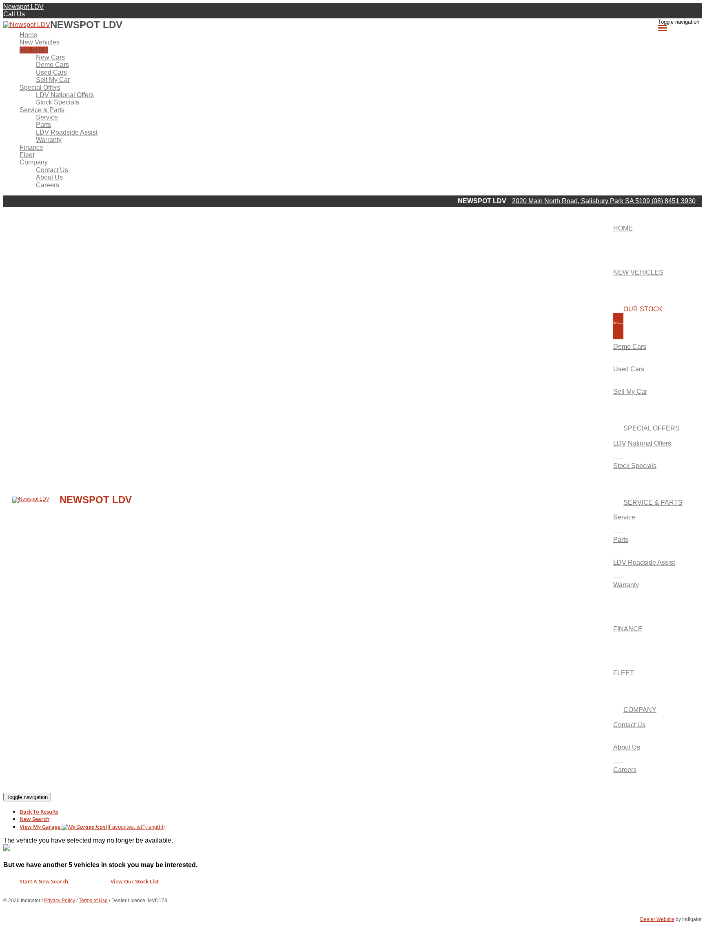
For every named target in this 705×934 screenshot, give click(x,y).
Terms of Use (93, 900)
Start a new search (44, 881)
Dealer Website (657, 919)
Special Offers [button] (40, 87)
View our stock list (135, 881)
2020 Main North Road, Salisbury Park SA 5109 (582, 200)
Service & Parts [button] (42, 109)
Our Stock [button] (34, 50)
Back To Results (39, 811)
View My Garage (92, 826)
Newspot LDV (23, 6)
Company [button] (34, 162)
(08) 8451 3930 (674, 200)
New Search (34, 819)
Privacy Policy (59, 900)
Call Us (14, 14)
